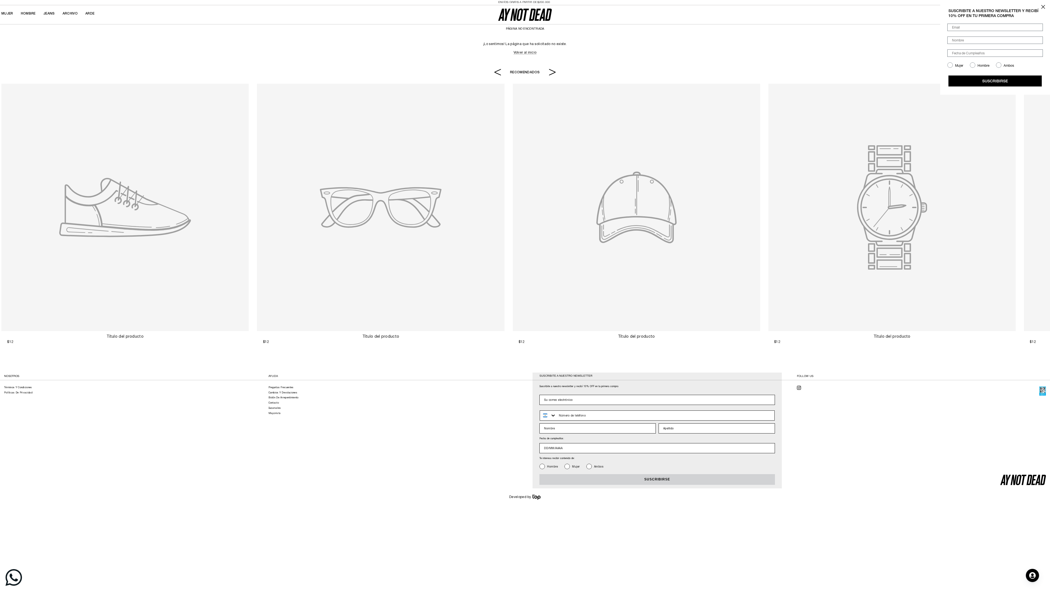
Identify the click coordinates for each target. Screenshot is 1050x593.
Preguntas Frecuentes (281, 388)
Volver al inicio (525, 52)
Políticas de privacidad (18, 393)
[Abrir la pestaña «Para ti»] (1032, 575)
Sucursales (274, 408)
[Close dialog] (1043, 7)
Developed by (520, 497)
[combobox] (548, 415)
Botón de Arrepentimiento (283, 398)
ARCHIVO (70, 13)
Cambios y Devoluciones (283, 393)
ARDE (89, 13)
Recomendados (525, 72)
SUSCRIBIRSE (657, 479)
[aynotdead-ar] (525, 15)
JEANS (49, 13)
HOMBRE (28, 13)
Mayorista (274, 413)
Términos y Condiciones (18, 388)
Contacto (273, 403)
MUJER (7, 13)
